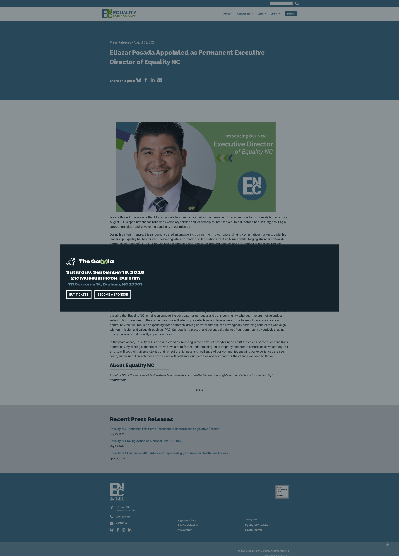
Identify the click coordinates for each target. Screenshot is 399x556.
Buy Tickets (78, 294)
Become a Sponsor (113, 294)
